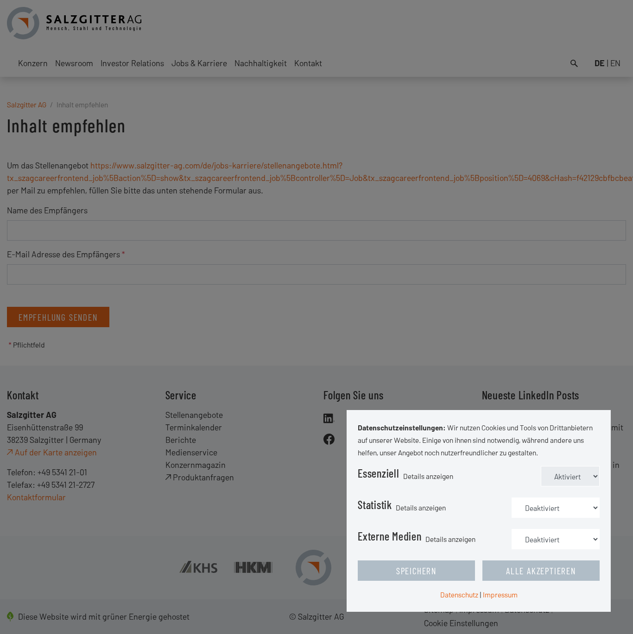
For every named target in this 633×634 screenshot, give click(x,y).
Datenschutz (459, 594)
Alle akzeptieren (541, 570)
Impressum (500, 594)
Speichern (416, 570)
